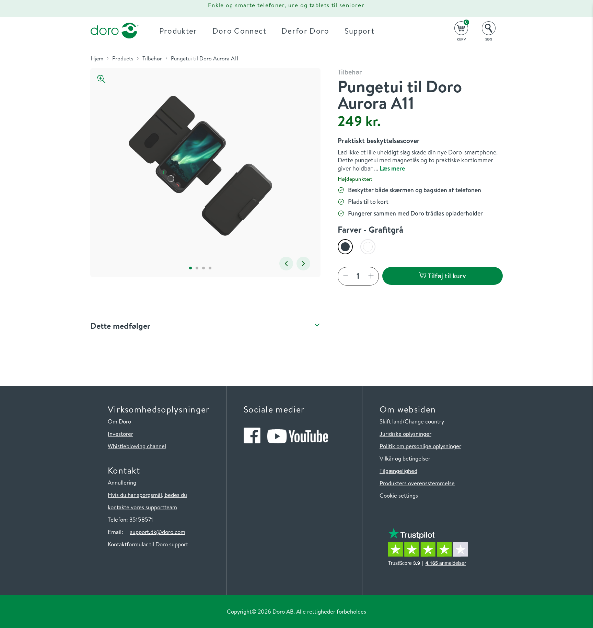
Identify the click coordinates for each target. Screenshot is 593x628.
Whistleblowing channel (137, 446)
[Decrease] (345, 276)
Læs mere (391, 168)
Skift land (391, 421)
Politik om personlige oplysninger (420, 446)
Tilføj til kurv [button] (446, 275)
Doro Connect (239, 30)
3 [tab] (203, 267)
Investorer (120, 434)
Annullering (122, 482)
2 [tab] (197, 267)
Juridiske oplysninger (405, 434)
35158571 (141, 519)
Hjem (97, 58)
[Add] (371, 276)
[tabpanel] (200, 166)
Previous (286, 263)
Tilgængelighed (398, 471)
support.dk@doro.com (157, 532)
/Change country (423, 421)
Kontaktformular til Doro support (148, 544)
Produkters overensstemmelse (417, 483)
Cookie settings (399, 495)
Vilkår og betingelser (405, 458)
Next (303, 263)
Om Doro (119, 421)
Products (122, 58)
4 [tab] (210, 267)
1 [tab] (190, 267)
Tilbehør (152, 58)
